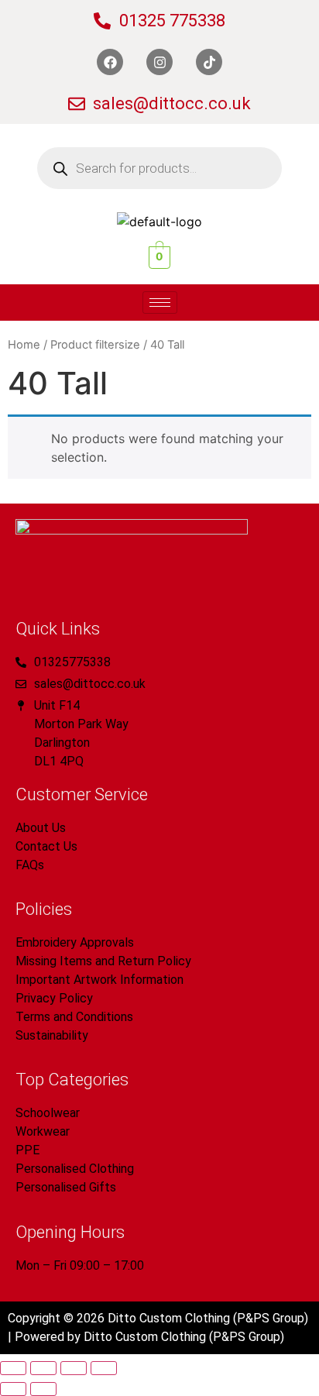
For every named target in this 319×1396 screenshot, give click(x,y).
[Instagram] (159, 62)
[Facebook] (110, 62)
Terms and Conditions (74, 1016)
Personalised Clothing (74, 1168)
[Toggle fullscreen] (43, 1368)
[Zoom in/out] (13, 1368)
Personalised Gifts (65, 1187)
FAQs (29, 865)
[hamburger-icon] (159, 302)
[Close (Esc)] (104, 1368)
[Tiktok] (209, 62)
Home (24, 345)
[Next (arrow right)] (43, 1389)
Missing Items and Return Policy (103, 961)
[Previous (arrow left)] (13, 1389)
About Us (40, 827)
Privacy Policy (54, 998)
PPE (27, 1150)
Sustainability (51, 1035)
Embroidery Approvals (74, 942)
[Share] (73, 1368)
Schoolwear (47, 1112)
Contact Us (46, 846)
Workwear (42, 1131)
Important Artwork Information (99, 979)
